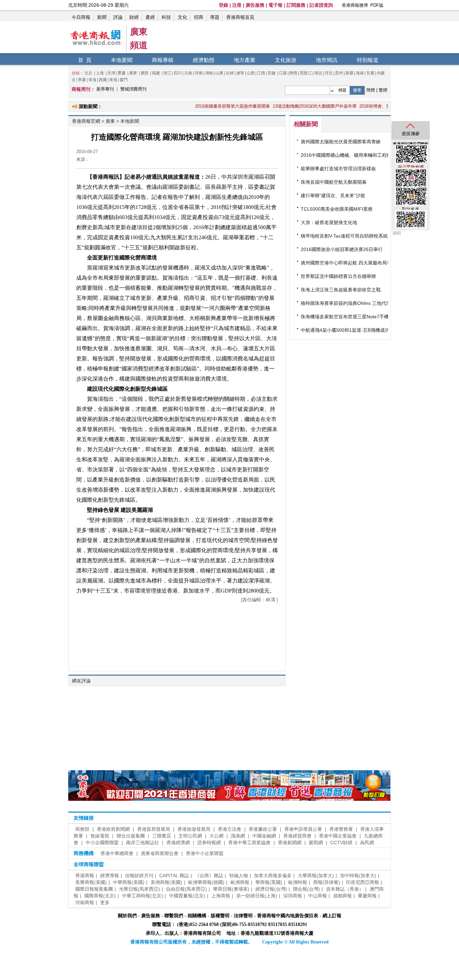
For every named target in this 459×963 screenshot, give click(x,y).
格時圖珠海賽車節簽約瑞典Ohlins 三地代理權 (348, 303)
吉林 (230, 73)
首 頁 (84, 60)
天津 (111, 73)
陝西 (293, 73)
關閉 (397, 233)
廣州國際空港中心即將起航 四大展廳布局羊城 (348, 262)
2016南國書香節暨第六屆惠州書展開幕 (215, 106)
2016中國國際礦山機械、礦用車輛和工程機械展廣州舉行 (360, 155)
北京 (88, 73)
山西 (251, 73)
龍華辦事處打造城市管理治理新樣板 (338, 168)
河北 (329, 73)
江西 (261, 73)
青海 (92, 79)
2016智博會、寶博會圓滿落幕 (371, 106)
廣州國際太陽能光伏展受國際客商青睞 (341, 141)
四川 (178, 73)
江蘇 (283, 73)
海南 (360, 73)
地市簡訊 (326, 60)
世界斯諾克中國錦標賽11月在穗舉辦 (338, 276)
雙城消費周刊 (133, 89)
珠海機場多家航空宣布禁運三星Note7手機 (345, 316)
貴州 (339, 73)
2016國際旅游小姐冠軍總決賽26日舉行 (342, 249)
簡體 (370, 90)
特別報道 (367, 60)
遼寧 (240, 73)
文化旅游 (285, 60)
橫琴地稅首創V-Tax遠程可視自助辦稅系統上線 (349, 236)
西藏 (103, 79)
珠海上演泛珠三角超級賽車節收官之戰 (341, 289)
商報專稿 (162, 60)
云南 (188, 73)
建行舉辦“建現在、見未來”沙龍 (333, 195)
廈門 (124, 79)
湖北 (318, 73)
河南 (199, 73)
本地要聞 (121, 60)
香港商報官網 (86, 121)
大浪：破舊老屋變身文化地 (329, 222)
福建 (156, 73)
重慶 (122, 73)
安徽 (271, 73)
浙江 (167, 73)
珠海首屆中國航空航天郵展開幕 (334, 182)
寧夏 (82, 79)
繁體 (383, 90)
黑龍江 (306, 73)
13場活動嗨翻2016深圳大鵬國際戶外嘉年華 (298, 106)
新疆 (349, 73)
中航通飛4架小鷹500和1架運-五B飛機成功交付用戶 (354, 330)
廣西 (145, 73)
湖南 (209, 73)
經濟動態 (203, 60)
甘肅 (370, 73)
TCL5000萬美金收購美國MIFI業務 (337, 209)
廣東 (133, 73)
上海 (100, 73)
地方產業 (244, 60)
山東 (219, 73)
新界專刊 (105, 89)
